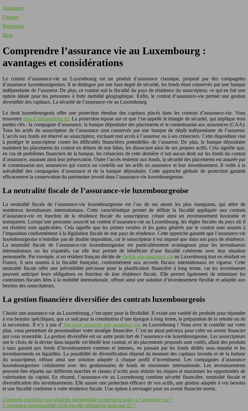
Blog (8, 35)
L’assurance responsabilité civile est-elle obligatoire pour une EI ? (69, 405)
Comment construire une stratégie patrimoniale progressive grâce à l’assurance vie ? (87, 399)
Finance (11, 17)
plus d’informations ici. (46, 118)
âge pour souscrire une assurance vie (101, 324)
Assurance (13, 8)
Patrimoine (14, 26)
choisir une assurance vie (147, 256)
